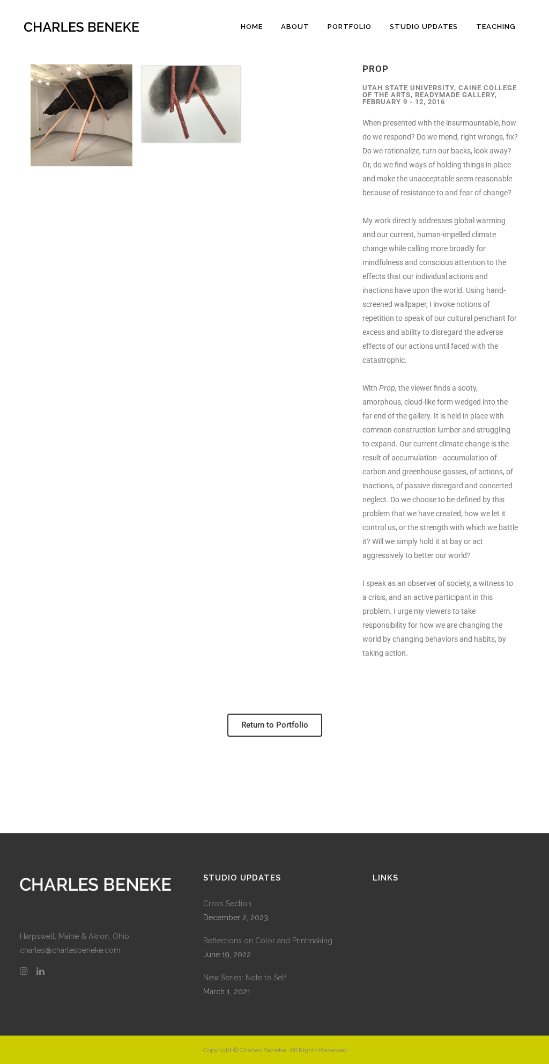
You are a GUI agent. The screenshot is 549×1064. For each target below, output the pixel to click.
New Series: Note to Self (244, 977)
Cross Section (227, 903)
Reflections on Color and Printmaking (267, 940)
